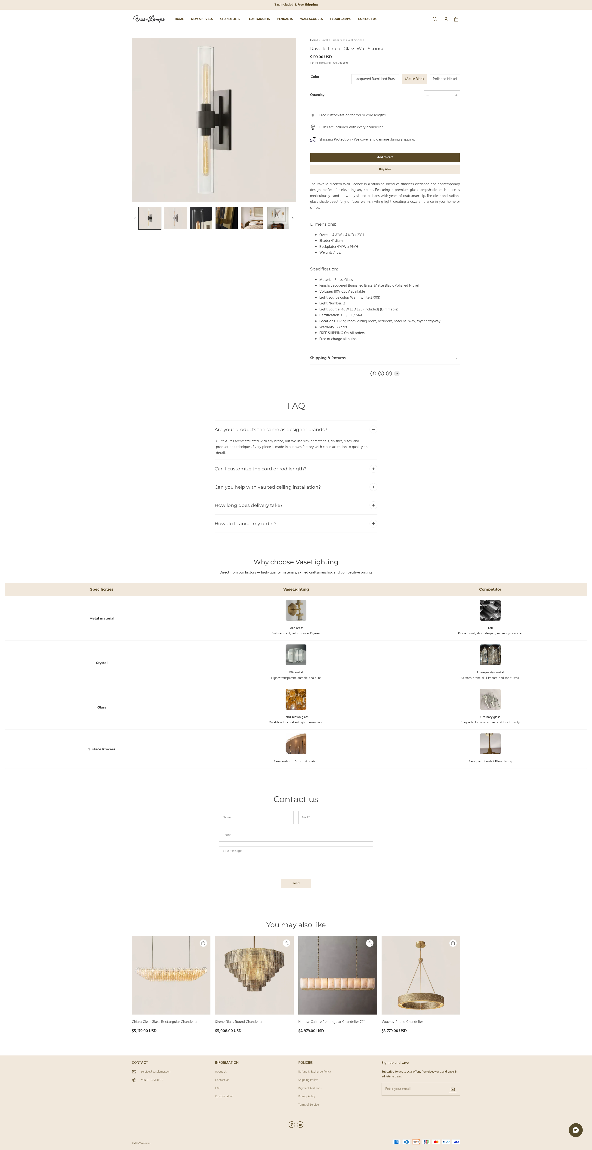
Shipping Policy (308, 1080)
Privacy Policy (306, 1096)
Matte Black (414, 79)
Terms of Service (308, 1104)
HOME (179, 19)
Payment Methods (309, 1088)
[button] (434, 19)
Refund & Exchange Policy (314, 1071)
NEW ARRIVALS (202, 19)
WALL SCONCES (311, 19)
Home (314, 40)
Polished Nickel (445, 79)
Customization (224, 1096)
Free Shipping (340, 63)
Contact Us (222, 1080)
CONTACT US (367, 19)
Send (296, 883)
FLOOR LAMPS (340, 19)
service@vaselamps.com (156, 1072)
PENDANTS (285, 19)
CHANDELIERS (230, 19)
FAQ (217, 1088)
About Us (221, 1071)
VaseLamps (144, 1143)
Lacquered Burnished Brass (375, 79)
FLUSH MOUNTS (258, 19)
